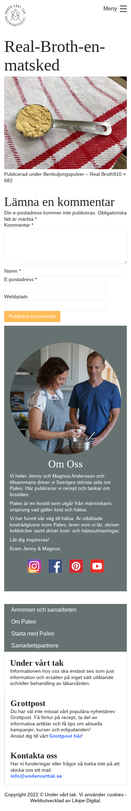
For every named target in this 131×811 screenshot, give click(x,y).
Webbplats (16, 296)
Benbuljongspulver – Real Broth (78, 174)
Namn (12, 271)
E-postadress (20, 279)
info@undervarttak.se (36, 776)
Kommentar (18, 225)
